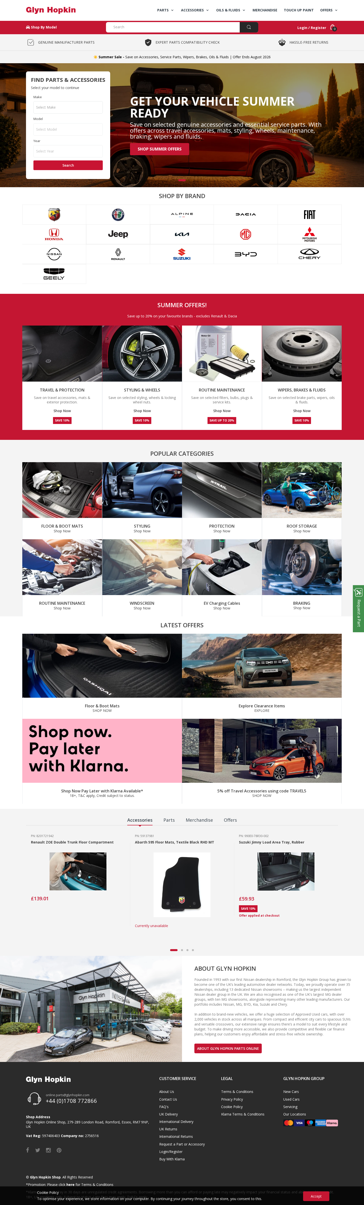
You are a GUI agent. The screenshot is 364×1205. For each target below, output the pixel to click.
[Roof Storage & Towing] (302, 490)
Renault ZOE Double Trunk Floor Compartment (72, 842)
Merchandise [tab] (199, 820)
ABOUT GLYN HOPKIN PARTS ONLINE (228, 1048)
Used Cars (291, 1099)
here (70, 1184)
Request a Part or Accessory (182, 1144)
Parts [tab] (169, 820)
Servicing (290, 1106)
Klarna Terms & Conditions (242, 1114)
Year (36, 141)
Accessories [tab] (140, 820)
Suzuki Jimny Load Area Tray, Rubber (271, 842)
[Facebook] (27, 1149)
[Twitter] (37, 1149)
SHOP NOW (102, 710)
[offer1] (102, 666)
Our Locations (294, 1114)
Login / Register (311, 27)
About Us (166, 1091)
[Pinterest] (59, 1149)
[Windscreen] (142, 567)
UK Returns (168, 1129)
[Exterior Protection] (222, 490)
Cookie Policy (232, 1106)
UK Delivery (168, 1114)
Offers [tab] (230, 820)
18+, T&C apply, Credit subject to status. (102, 795)
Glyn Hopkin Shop (45, 1177)
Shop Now (62, 410)
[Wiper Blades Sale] (302, 354)
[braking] (302, 567)
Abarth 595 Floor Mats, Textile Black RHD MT (174, 842)
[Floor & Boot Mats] (62, 490)
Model (38, 119)
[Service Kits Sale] (222, 354)
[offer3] (102, 751)
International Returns (176, 1136)
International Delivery (176, 1121)
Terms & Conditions (237, 1091)
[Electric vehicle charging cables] (222, 567)
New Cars (291, 1091)
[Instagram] (48, 1149)
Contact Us (168, 1099)
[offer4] (262, 751)
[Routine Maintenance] (62, 567)
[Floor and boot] (62, 354)
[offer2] (262, 666)
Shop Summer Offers (160, 149)
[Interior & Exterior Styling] (142, 490)
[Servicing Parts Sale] (142, 354)
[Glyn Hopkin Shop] (62, 10)
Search (68, 165)
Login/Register (170, 1151)
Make (37, 97)
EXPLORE (261, 710)
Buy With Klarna (172, 1159)
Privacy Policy (232, 1099)
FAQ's (164, 1106)
